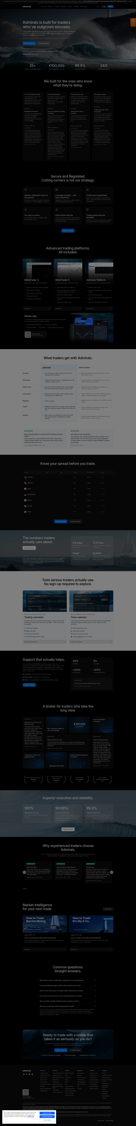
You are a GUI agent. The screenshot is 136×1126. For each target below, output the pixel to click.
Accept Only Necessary (47, 1116)
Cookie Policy (31, 1116)
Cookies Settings (47, 1120)
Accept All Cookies (47, 1113)
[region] (29, 1117)
